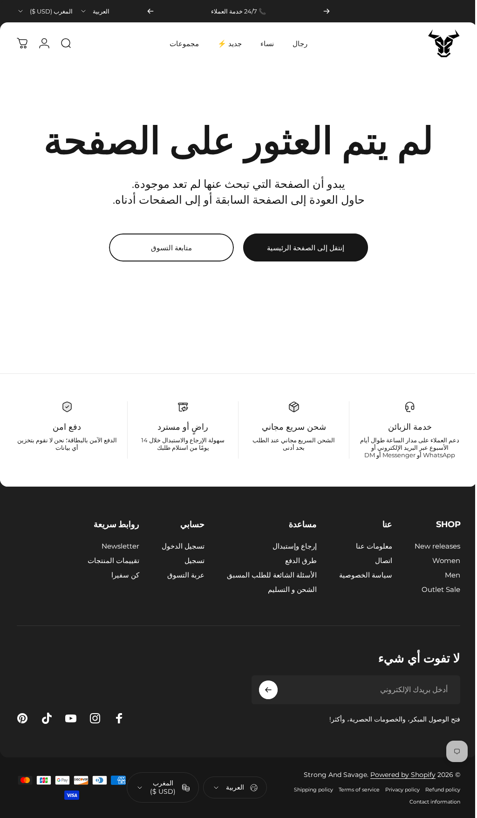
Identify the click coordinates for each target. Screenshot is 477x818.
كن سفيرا (118, 575)
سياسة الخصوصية (358, 575)
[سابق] (326, 11)
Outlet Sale (434, 589)
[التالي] (150, 11)
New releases (430, 546)
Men (445, 575)
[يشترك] (261, 690)
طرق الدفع (294, 560)
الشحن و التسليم (285, 589)
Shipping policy (306, 791)
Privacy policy (395, 791)
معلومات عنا (367, 546)
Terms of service (352, 791)
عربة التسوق (179, 575)
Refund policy (435, 791)
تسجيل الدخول (176, 546)
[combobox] (94, 11)
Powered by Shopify (396, 776)
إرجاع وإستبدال (288, 546)
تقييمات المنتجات (106, 560)
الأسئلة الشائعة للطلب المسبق (265, 575)
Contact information (427, 803)
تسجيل (187, 560)
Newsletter (113, 546)
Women (439, 560)
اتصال (376, 560)
